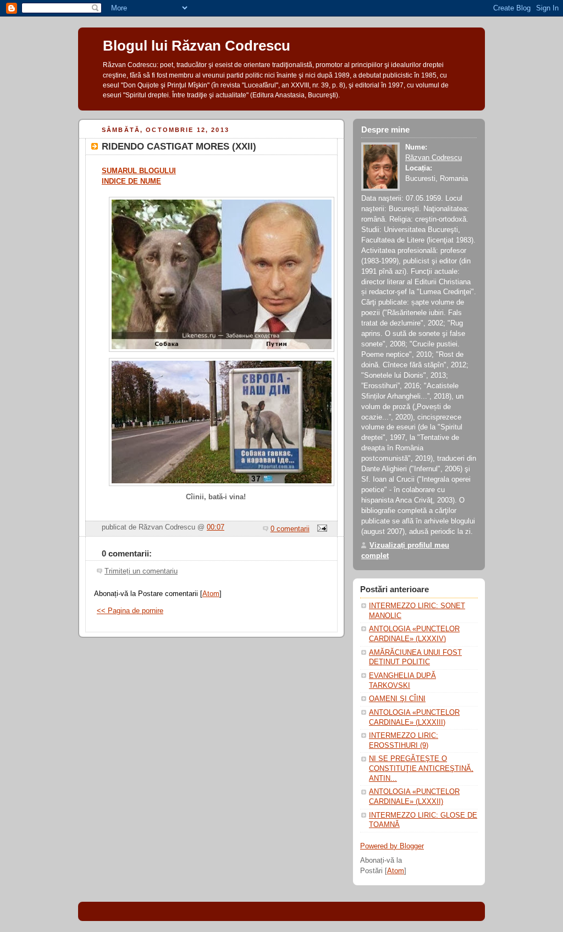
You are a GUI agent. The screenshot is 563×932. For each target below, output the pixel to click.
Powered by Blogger (392, 846)
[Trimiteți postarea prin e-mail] (320, 529)
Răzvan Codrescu (433, 158)
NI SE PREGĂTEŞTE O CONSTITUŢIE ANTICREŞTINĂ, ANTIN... (421, 768)
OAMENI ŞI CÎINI (397, 699)
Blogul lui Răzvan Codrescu (196, 45)
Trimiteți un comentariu (141, 571)
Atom (210, 594)
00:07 (215, 527)
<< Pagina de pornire (130, 611)
